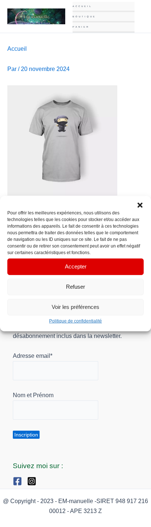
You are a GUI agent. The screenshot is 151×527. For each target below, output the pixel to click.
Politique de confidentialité (75, 320)
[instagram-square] (33, 481)
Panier (81, 27)
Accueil (82, 6)
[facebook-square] (19, 481)
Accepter (75, 266)
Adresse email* (32, 356)
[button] (140, 205)
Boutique (84, 16)
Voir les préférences (75, 307)
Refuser (75, 287)
